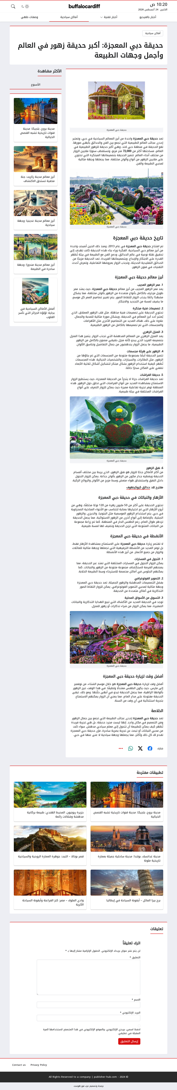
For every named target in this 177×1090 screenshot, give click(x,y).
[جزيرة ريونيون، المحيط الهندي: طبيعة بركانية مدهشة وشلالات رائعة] (50, 802)
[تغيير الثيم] (24, 6)
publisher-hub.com (105, 1077)
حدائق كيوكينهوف (138, 487)
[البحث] (13, 6)
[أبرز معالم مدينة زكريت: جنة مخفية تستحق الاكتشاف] (35, 166)
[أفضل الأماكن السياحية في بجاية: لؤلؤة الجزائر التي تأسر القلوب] (35, 300)
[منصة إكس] (140, 748)
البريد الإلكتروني (130, 1013)
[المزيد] (121, 748)
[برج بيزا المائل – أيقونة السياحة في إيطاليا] (127, 889)
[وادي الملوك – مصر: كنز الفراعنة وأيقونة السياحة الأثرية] (50, 889)
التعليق (135, 957)
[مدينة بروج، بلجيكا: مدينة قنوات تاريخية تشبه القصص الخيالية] (35, 120)
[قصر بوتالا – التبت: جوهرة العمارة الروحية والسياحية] (50, 845)
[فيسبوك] (150, 748)
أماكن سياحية (152, 33)
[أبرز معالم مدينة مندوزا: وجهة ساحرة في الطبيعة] (35, 254)
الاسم (136, 1000)
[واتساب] (130, 748)
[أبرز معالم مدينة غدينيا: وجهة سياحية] (35, 210)
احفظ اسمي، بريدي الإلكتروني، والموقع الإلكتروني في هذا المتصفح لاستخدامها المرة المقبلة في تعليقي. (91, 1031)
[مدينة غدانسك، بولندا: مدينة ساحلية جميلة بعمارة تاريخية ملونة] (127, 845)
